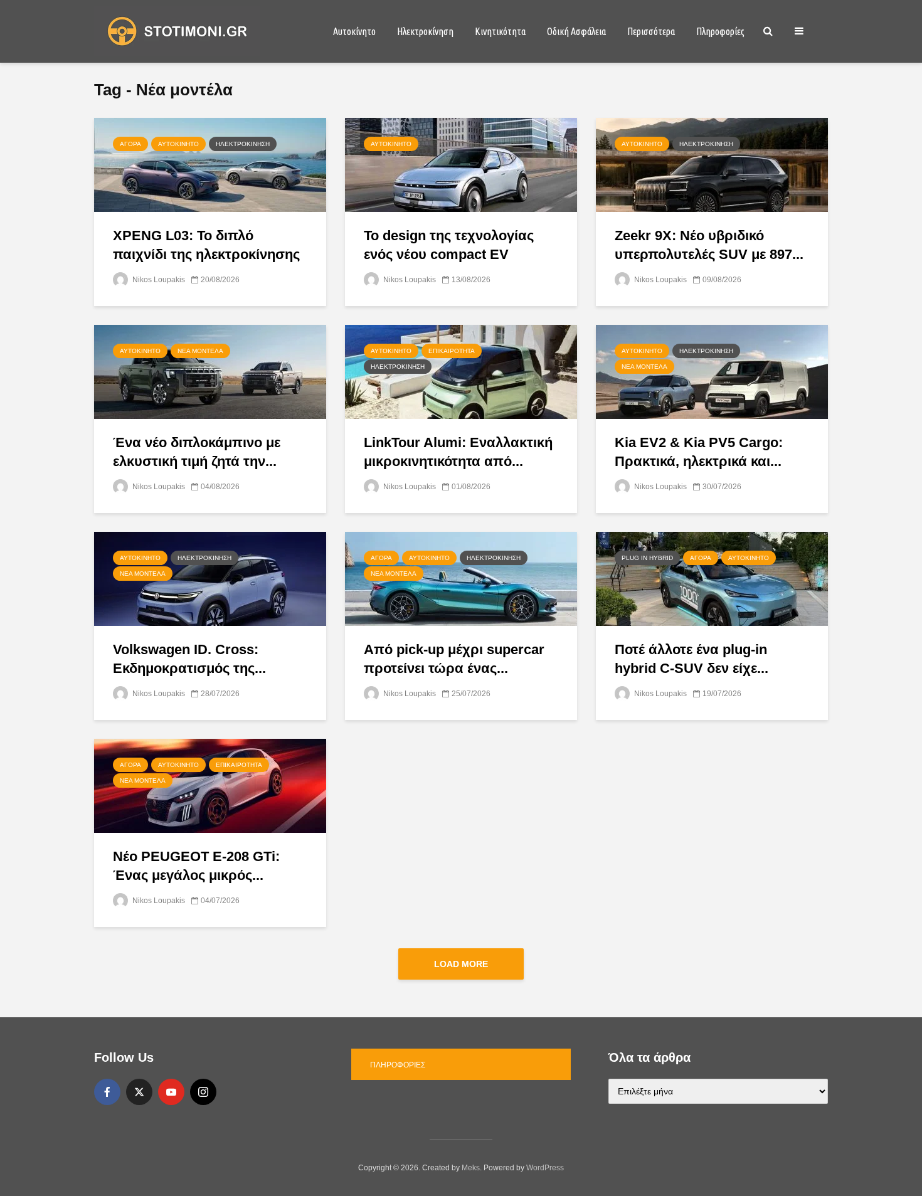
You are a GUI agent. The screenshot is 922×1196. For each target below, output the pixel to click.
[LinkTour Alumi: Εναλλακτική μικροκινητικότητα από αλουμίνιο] (461, 371)
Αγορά (130, 143)
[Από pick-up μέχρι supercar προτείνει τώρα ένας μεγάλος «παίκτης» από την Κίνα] (461, 578)
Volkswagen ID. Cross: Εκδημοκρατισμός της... (189, 659)
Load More (461, 964)
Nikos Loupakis (157, 279)
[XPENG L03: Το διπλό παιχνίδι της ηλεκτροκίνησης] (210, 164)
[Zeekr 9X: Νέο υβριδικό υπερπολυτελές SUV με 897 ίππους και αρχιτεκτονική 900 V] (712, 164)
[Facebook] (107, 1092)
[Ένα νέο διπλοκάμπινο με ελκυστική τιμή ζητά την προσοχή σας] (210, 371)
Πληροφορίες (720, 31)
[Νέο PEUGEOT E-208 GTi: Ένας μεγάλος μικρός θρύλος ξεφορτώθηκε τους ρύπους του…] (210, 785)
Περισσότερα (651, 31)
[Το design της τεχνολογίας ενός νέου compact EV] (461, 164)
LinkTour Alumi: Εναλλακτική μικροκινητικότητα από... (458, 452)
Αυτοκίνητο (354, 31)
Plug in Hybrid (647, 557)
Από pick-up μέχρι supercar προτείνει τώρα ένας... (454, 659)
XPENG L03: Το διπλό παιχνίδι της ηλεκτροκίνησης (206, 245)
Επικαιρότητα (451, 350)
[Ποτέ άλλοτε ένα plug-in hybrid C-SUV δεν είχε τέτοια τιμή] (712, 578)
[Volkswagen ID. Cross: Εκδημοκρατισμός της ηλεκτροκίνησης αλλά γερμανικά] (210, 578)
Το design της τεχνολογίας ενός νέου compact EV (449, 245)
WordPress (545, 1167)
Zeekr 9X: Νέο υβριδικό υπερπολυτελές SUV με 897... (709, 245)
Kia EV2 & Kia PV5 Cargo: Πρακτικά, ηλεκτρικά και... (699, 452)
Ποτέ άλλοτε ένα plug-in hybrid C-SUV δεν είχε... (691, 659)
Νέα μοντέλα (200, 350)
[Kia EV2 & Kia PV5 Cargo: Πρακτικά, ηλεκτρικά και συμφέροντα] (712, 371)
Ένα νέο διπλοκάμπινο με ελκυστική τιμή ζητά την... (196, 452)
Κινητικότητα (500, 31)
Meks (471, 1167)
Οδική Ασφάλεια (576, 31)
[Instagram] (203, 1092)
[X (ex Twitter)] (139, 1092)
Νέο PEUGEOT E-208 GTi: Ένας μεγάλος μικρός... (196, 866)
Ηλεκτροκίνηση (425, 31)
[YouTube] (171, 1092)
